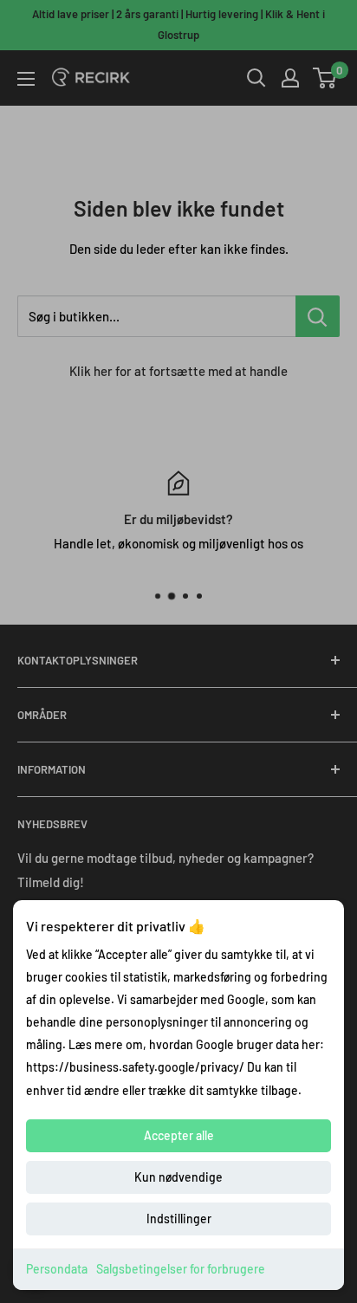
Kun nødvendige (178, 1177)
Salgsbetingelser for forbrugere (180, 1268)
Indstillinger (178, 1218)
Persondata (57, 1268)
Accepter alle (179, 1135)
